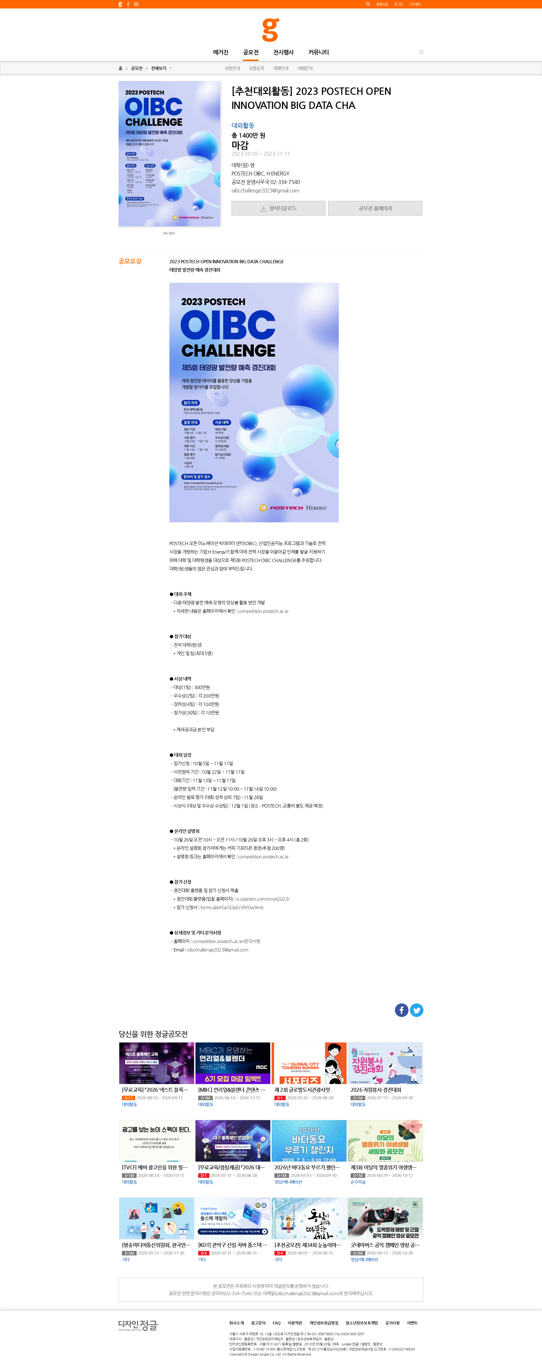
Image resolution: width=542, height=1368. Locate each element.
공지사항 (392, 1323)
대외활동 (242, 126)
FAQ (276, 1323)
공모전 (251, 53)
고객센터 (415, 4)
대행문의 (305, 68)
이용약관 (295, 1323)
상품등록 (256, 68)
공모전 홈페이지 (375, 208)
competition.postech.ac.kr (263, 611)
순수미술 (358, 1182)
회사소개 (236, 1323)
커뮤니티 (319, 53)
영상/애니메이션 (288, 1182)
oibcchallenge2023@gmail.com (265, 190)
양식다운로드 (282, 208)
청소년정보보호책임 (362, 1323)
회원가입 (382, 4)
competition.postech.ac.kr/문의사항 (226, 941)
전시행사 (283, 53)
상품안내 (232, 68)
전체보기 (161, 68)
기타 (125, 1259)
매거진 (221, 53)
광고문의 (258, 1323)
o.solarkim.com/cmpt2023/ (262, 899)
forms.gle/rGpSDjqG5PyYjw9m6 (231, 907)
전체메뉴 (421, 52)
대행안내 (280, 68)
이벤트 (412, 1323)
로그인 (398, 4)
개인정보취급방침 (323, 1323)
